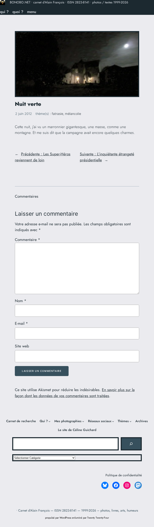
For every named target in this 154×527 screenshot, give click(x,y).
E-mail (21, 323)
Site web (22, 346)
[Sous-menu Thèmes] (131, 421)
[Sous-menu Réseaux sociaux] (113, 421)
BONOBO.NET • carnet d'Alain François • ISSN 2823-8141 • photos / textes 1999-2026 (69, 2)
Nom (20, 300)
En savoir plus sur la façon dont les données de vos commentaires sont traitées (75, 393)
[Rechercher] (131, 443)
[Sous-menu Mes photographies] (83, 421)
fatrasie (57, 114)
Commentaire (27, 239)
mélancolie (73, 114)
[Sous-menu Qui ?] (50, 421)
